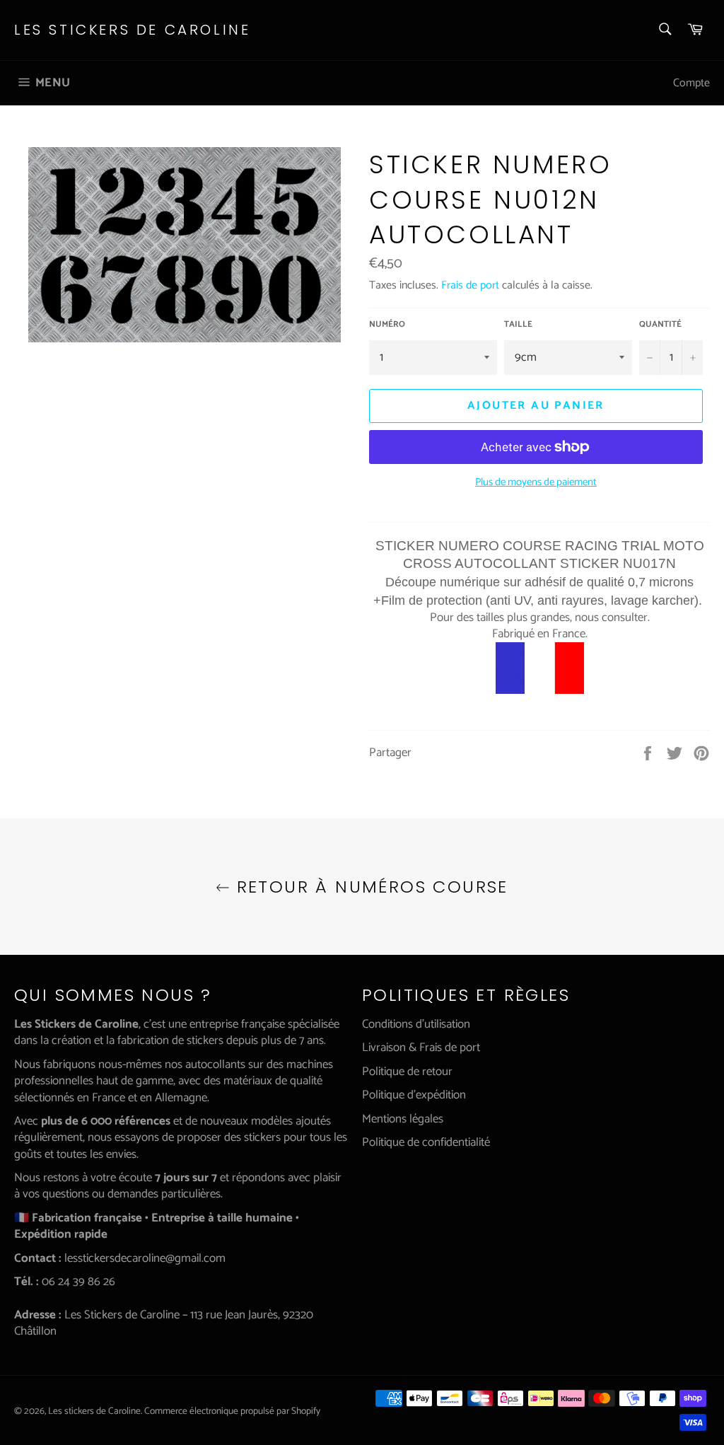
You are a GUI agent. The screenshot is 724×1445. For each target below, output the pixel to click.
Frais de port (470, 285)
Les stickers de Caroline (132, 30)
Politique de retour (407, 1071)
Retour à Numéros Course (369, 886)
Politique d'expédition (414, 1095)
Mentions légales (402, 1119)
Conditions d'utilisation (416, 1024)
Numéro (387, 325)
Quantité (660, 325)
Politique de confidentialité (426, 1142)
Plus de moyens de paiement (536, 482)
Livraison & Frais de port (421, 1047)
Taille (518, 325)
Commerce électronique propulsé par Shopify (232, 1411)
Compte (691, 83)
